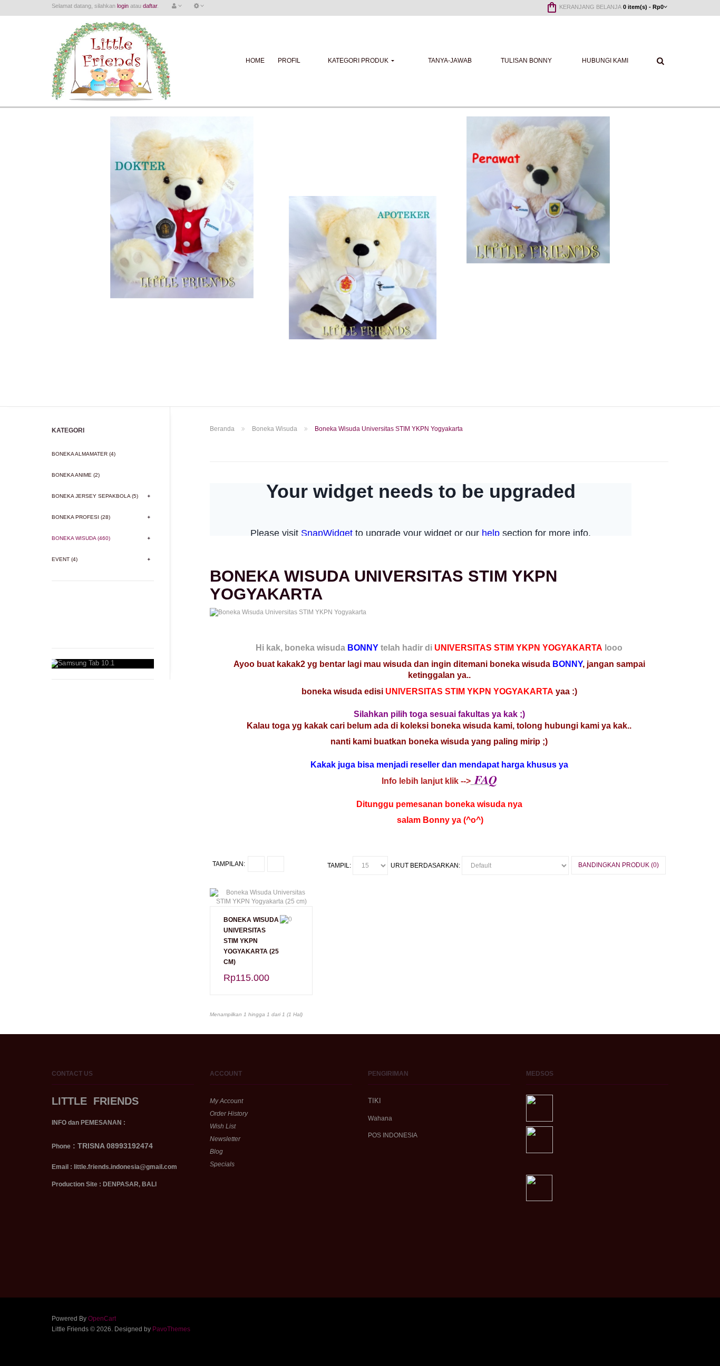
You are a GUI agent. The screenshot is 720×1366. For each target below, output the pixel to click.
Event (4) (64, 559)
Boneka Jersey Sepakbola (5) (95, 496)
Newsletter (225, 1139)
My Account (226, 1101)
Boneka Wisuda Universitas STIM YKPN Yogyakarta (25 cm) (251, 941)
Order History (229, 1113)
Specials (222, 1164)
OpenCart (102, 1318)
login (123, 6)
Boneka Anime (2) (76, 475)
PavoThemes (171, 1329)
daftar (150, 6)
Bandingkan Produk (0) (618, 865)
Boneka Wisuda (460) (81, 538)
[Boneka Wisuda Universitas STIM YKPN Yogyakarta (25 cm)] (261, 896)
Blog (216, 1151)
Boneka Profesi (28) (81, 517)
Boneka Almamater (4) (83, 454)
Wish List (223, 1126)
